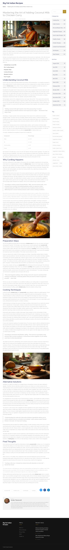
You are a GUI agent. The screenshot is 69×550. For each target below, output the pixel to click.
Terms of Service (22, 529)
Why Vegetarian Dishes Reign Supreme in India (43, 536)
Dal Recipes (55, 50)
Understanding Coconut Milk (10, 64)
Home (4, 6)
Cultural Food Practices (58, 46)
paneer (54, 157)
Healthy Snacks (56, 39)
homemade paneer (57, 136)
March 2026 (55, 82)
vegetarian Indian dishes (59, 151)
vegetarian (55, 163)
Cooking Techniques (8, 72)
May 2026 (55, 74)
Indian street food (57, 148)
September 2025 (57, 105)
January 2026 (56, 89)
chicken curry (27, 48)
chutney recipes (57, 145)
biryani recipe (56, 121)
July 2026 (55, 67)
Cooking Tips (56, 20)
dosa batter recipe (57, 166)
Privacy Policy (22, 532)
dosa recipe (61, 157)
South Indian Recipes (58, 35)
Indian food (55, 142)
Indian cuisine (56, 115)
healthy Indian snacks (58, 130)
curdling (33, 490)
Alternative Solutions (8, 74)
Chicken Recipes (57, 43)
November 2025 (57, 97)
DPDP (20, 534)
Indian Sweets (56, 24)
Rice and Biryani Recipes (58, 27)
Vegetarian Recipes (57, 31)
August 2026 (56, 63)
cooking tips (25, 490)
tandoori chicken (57, 127)
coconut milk (7, 490)
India (61, 163)
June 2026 (55, 71)
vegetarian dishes (57, 139)
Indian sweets (56, 124)
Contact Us (21, 536)
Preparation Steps (7, 69)
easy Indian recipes (57, 154)
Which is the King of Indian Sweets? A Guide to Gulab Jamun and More (42, 529)
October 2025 (56, 101)
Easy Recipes (56, 54)
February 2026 (56, 86)
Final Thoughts (7, 76)
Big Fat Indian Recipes (13, 3)
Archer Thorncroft (22, 19)
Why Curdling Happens (9, 67)
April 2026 (55, 78)
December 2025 (57, 93)
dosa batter (55, 133)
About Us (21, 527)
